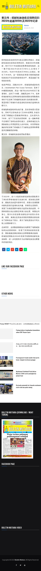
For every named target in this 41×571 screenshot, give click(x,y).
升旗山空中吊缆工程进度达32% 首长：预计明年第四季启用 (27, 345)
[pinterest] (21, 249)
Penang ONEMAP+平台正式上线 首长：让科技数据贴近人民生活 (19, 324)
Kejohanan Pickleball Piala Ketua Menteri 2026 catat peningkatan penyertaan (26, 373)
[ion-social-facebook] (16, 565)
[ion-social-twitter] (20, 565)
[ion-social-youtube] (24, 565)
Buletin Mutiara (20, 560)
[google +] (12, 249)
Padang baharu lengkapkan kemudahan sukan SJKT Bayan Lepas (28, 331)
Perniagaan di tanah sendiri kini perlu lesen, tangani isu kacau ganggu (27, 359)
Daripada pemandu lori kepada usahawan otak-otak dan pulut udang (28, 386)
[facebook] (3, 249)
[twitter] (8, 249)
